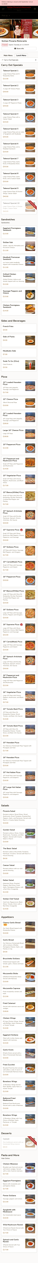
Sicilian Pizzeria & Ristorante (19, 7)
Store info (20, 49)
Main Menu (8, 55)
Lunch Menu (21, 55)
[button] (19, 75)
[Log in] (35, 9)
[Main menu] (3, 9)
